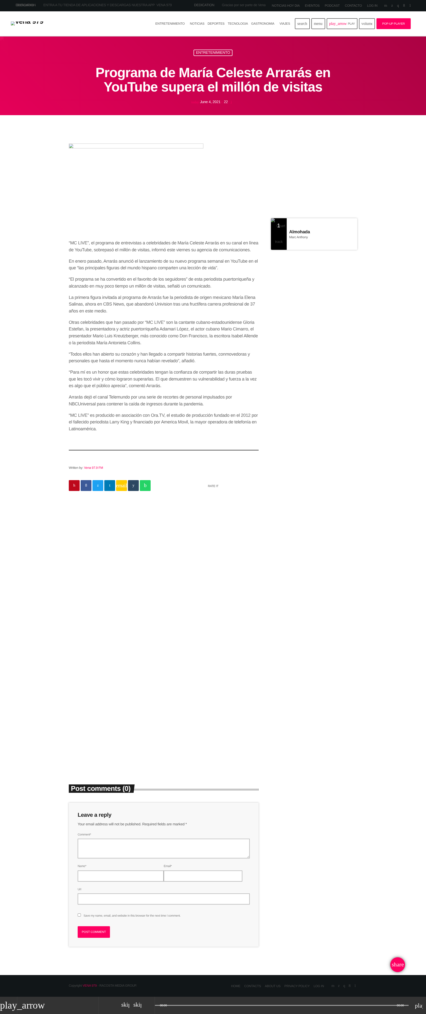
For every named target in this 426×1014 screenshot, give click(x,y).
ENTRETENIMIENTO (213, 53)
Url (79, 889)
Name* (82, 866)
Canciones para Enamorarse (314, 183)
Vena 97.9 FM (93, 468)
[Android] (410, 5)
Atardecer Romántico (291, 173)
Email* (168, 866)
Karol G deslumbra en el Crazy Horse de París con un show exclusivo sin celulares (323, 335)
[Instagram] (398, 5)
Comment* (84, 834)
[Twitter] (392, 5)
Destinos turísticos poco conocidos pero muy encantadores (318, 360)
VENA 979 (90, 985)
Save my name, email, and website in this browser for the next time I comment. (132, 915)
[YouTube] (386, 5)
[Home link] (27, 23)
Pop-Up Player (393, 23)
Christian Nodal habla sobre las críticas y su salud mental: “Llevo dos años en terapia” (211, 728)
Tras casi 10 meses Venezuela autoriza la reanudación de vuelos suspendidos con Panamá (324, 387)
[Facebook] (404, 5)
